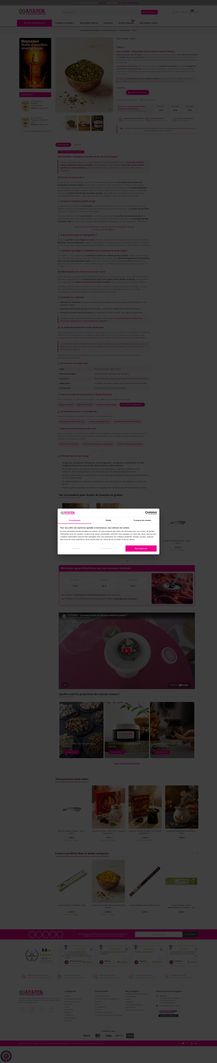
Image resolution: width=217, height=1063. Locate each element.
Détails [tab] (108, 520)
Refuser (76, 548)
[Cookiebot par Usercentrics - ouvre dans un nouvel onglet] (147, 513)
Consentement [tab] (74, 520)
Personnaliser (107, 548)
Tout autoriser (141, 548)
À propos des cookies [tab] (142, 520)
